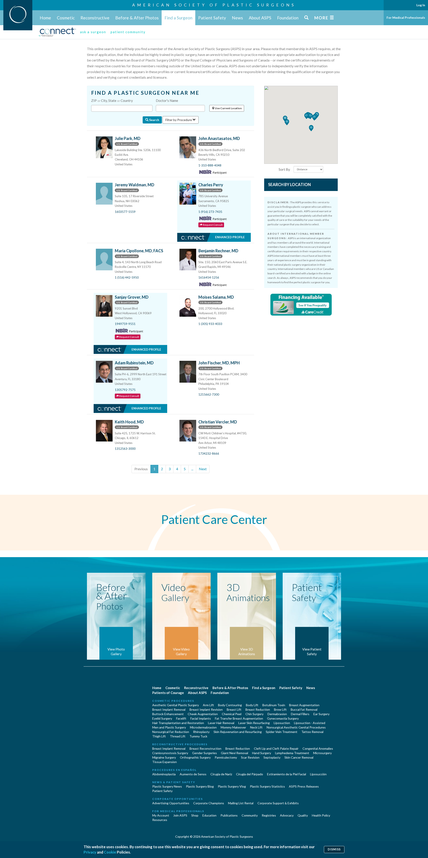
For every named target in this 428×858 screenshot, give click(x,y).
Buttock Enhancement (168, 714)
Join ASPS (180, 815)
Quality (303, 815)
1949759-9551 (125, 324)
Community (250, 815)
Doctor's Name (167, 101)
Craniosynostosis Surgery (170, 753)
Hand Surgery (261, 753)
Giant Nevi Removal (234, 753)
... (192, 469)
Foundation (287, 17)
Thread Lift (177, 736)
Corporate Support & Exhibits (278, 803)
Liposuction (282, 723)
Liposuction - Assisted (309, 723)
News (237, 17)
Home (45, 17)
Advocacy (287, 815)
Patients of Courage (168, 693)
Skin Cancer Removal (298, 757)
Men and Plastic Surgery (169, 727)
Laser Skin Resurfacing (254, 723)
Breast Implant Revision (206, 709)
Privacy (90, 852)
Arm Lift (208, 705)
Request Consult (212, 224)
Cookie (110, 852)
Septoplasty (271, 757)
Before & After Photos (137, 17)
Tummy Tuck (198, 736)
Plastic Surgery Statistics (267, 786)
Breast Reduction (257, 709)
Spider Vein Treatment (281, 732)
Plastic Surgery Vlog (232, 786)
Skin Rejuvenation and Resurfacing (238, 732)
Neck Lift (256, 727)
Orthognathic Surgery (195, 757)
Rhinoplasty (201, 732)
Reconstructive (94, 17)
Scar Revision (250, 757)
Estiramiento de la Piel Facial (286, 774)
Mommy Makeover (233, 727)
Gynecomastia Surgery (283, 718)
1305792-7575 (125, 390)
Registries (269, 815)
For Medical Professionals (406, 17)
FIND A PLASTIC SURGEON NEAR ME (145, 93)
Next (203, 469)
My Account (160, 815)
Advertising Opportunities (170, 803)
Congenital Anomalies (317, 748)
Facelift (181, 718)
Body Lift (252, 705)
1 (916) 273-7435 (210, 211)
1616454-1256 (208, 277)
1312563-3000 (125, 448)
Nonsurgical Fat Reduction (170, 732)
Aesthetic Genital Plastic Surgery (175, 705)
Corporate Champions (208, 803)
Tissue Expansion (164, 762)
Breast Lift (234, 709)
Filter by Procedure (179, 120)
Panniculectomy (226, 757)
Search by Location (289, 184)
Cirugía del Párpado (249, 774)
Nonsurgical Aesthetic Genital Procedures (296, 727)
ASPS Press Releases (304, 786)
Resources (159, 820)
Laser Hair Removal (221, 723)
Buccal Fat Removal (304, 709)
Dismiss (334, 849)
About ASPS (260, 17)
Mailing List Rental (240, 803)
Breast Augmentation (304, 705)
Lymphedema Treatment (292, 753)
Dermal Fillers (300, 714)
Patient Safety (212, 17)
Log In (420, 5)
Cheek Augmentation (203, 714)
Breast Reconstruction (205, 748)
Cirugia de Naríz (221, 774)
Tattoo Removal (312, 732)
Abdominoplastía (164, 774)
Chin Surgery (254, 714)
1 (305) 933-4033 (210, 324)
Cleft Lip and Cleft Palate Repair (276, 748)
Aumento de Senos (193, 774)
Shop (194, 815)
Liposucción (318, 774)
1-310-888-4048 (209, 165)
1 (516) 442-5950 (127, 277)
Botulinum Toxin (273, 705)
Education (209, 815)
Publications (229, 815)
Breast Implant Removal (168, 709)
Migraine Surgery (164, 757)
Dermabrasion (277, 714)
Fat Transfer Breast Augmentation (239, 718)
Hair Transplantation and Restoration (178, 723)
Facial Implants (200, 718)
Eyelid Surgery (162, 718)
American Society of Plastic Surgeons (214, 4)
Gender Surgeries (204, 753)
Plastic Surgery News (167, 786)
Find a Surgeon (178, 17)
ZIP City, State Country (112, 101)
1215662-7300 (208, 394)
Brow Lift (280, 709)
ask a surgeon (93, 32)
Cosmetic (66, 17)
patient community (128, 32)
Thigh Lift (159, 736)
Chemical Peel (231, 714)
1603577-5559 (125, 211)
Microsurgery (322, 753)
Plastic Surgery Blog (200, 786)
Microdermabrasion (203, 727)
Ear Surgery (321, 714)
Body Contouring (230, 705)
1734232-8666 (208, 453)
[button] (310, 116)
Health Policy (321, 815)
